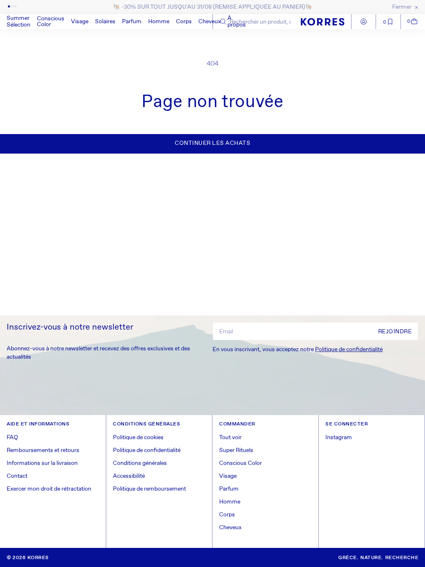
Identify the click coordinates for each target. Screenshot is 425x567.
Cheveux (209, 21)
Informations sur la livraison (42, 463)
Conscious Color (50, 21)
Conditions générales (140, 463)
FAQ (12, 437)
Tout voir (230, 437)
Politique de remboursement (149, 489)
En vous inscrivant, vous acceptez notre (297, 349)
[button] (50, 21)
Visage (79, 21)
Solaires (105, 21)
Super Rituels (236, 450)
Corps (184, 21)
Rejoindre (395, 331)
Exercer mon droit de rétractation (49, 489)
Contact (17, 476)
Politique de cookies (138, 437)
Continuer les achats (212, 143)
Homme (158, 21)
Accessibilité (129, 476)
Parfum (132, 21)
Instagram (338, 437)
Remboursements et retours (43, 450)
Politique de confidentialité (349, 349)
